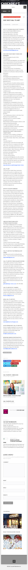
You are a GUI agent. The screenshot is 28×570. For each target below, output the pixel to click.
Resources (18, 17)
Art (8, 397)
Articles (5, 17)
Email (5, 487)
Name (5, 480)
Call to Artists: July (8, 401)
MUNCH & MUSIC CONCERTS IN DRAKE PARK (12, 441)
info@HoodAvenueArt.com (9, 333)
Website (5, 495)
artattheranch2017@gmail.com (10, 50)
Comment (6, 462)
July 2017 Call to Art (7, 352)
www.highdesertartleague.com (10, 321)
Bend (14, 397)
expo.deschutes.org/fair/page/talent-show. (13, 165)
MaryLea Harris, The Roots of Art (12, 395)
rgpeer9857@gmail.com (8, 257)
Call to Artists (11, 17)
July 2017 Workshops (9, 422)
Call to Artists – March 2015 (10, 375)
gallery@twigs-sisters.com (9, 283)
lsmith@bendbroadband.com (10, 348)
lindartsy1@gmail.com (8, 295)
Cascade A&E (7, 24)
